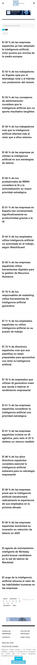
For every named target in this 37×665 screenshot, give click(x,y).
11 (4, 603)
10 (19, 601)
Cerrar (18, 658)
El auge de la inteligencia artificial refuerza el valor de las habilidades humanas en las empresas (18, 582)
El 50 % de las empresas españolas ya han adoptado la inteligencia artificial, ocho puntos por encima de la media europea (18, 49)
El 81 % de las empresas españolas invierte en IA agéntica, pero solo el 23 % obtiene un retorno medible (18, 436)
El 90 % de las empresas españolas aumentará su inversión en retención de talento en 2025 (17, 528)
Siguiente (6, 605)
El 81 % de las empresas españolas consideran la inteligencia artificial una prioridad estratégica (16, 410)
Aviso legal (25, 637)
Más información (18, 662)
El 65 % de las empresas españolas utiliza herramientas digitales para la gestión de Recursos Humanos (18, 269)
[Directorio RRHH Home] (18, 12)
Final (15, 605)
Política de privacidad (25, 632)
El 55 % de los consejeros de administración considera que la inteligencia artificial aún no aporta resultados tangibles (18, 104)
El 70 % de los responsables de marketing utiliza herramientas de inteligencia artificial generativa (18, 299)
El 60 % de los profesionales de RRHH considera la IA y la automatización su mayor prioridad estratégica (17, 185)
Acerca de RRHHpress (6, 632)
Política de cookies (10, 646)
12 (8, 603)
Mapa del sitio (8, 643)
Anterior (13, 599)
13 (12, 603)
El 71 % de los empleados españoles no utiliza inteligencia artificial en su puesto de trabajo (17, 326)
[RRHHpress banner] (18, 619)
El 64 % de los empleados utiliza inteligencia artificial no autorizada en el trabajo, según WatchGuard (18, 242)
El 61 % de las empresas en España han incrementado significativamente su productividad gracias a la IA (18, 214)
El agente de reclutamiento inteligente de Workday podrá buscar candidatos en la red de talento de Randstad (18, 555)
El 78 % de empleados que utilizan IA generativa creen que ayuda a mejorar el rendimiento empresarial (18, 385)
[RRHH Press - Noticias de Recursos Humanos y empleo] (18, 3)
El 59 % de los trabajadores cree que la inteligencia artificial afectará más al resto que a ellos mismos (18, 132)
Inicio (5, 599)
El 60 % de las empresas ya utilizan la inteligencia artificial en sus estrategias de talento (18, 157)
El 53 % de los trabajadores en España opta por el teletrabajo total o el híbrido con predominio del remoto (18, 77)
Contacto (6, 637)
